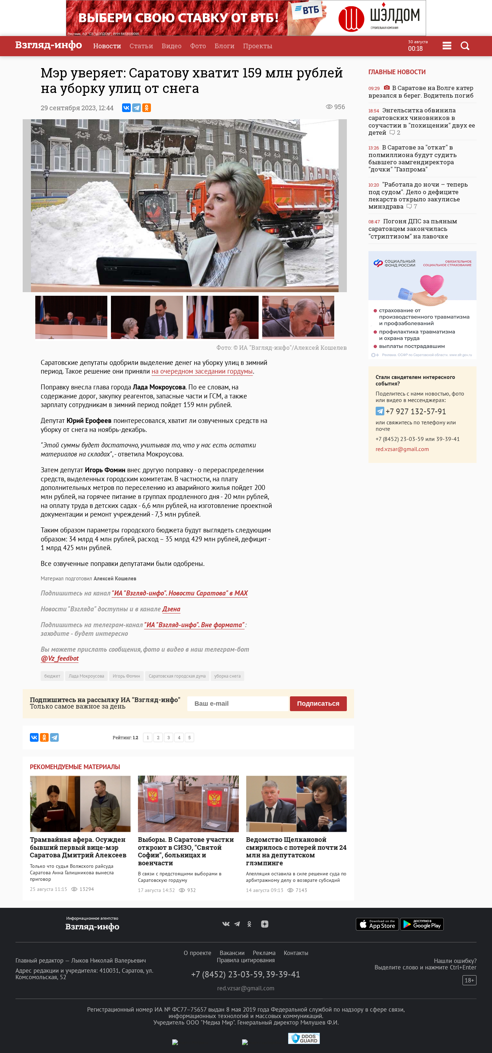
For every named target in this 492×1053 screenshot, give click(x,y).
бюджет (52, 676)
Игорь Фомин (126, 676)
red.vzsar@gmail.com (402, 448)
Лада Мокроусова (86, 676)
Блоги (224, 45)
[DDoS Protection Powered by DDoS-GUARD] (304, 1042)
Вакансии (232, 953)
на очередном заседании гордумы (202, 371)
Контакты (296, 953)
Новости (107, 45)
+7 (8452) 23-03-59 (400, 438)
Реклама (264, 953)
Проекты (257, 45)
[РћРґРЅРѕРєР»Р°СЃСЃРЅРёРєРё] (146, 107)
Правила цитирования (246, 960)
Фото (198, 45)
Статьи (141, 45)
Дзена (171, 608)
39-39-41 (448, 438)
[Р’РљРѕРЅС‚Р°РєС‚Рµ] (126, 107)
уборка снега (227, 676)
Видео (172, 45)
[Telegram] (136, 107)
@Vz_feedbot (60, 658)
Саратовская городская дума (177, 676)
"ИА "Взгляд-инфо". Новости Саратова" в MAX (180, 593)
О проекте (197, 953)
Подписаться (318, 703)
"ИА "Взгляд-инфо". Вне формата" (194, 624)
